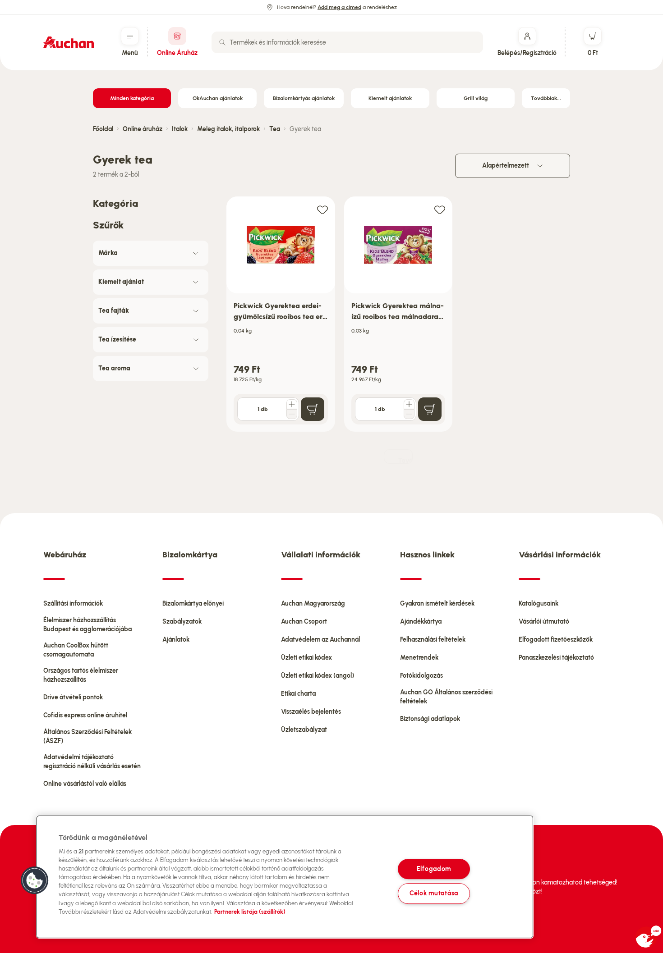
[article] (280, 314)
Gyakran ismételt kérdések (437, 603)
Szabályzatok (182, 621)
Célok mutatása (434, 893)
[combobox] (347, 42)
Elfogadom (434, 869)
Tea (274, 129)
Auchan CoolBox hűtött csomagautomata (75, 650)
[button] (34, 880)
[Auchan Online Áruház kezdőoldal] (68, 42)
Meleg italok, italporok (228, 129)
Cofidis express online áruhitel (85, 715)
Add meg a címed (339, 7)
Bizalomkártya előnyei (193, 603)
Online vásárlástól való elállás (84, 784)
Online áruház (142, 129)
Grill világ (476, 98)
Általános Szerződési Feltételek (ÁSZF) (87, 736)
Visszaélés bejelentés (311, 712)
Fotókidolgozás (421, 675)
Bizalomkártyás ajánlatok (304, 98)
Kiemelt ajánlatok (390, 98)
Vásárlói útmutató (544, 621)
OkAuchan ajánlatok (218, 98)
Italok (180, 129)
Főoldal (103, 129)
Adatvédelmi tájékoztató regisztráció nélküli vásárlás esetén (92, 761)
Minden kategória (132, 98)
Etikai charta (298, 694)
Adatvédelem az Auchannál (320, 639)
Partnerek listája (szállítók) (249, 911)
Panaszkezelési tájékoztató (556, 657)
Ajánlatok (175, 639)
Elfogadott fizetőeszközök (556, 639)
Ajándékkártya (421, 621)
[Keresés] (222, 42)
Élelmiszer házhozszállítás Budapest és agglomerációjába (87, 624)
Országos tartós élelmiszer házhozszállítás (80, 675)
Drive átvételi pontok (73, 697)
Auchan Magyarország (313, 603)
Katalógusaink (538, 603)
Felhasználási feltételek (432, 639)
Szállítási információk (73, 603)
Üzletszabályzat (304, 730)
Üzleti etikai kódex (306, 657)
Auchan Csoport (304, 621)
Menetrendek (419, 657)
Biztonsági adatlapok (430, 719)
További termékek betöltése (405, 460)
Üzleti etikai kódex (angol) (317, 675)
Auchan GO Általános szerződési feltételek (446, 697)
